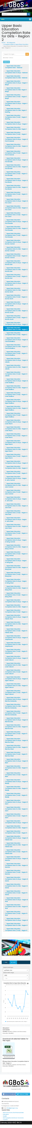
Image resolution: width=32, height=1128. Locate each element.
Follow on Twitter (23, 1094)
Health (5, 1116)
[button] (16, 970)
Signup (26, 11)
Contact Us (15, 11)
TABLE (5, 962)
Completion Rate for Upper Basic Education (15, 44)
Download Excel (8, 1057)
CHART (14, 962)
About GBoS (7, 11)
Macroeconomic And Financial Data (13, 1112)
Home (3, 42)
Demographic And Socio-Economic (13, 1118)
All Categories (11, 42)
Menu (2, 19)
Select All (6, 62)
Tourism (5, 1119)
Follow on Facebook (9, 1094)
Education (6, 1114)
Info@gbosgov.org (12, 1108)
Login (21, 11)
